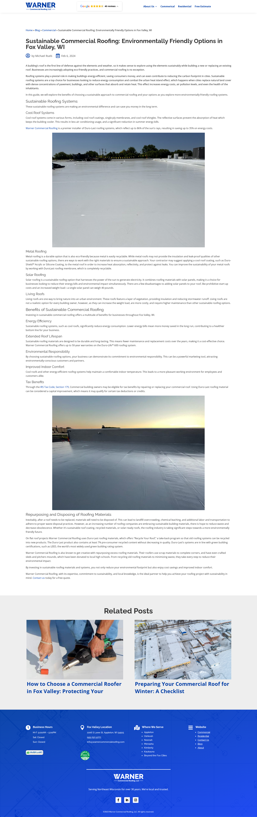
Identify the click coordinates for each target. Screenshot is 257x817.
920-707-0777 (94, 737)
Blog (37, 30)
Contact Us (203, 740)
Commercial (49, 30)
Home (29, 30)
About (201, 747)
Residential (184, 6)
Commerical (167, 6)
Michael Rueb (43, 56)
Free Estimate (203, 6)
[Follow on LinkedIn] (127, 800)
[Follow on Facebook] (118, 800)
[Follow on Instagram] (135, 800)
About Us (148, 6)
